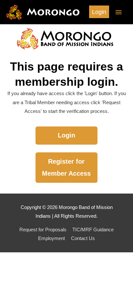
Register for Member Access (66, 167)
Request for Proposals (42, 229)
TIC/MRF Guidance (93, 229)
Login (66, 135)
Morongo (53, 12)
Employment (51, 238)
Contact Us (83, 238)
